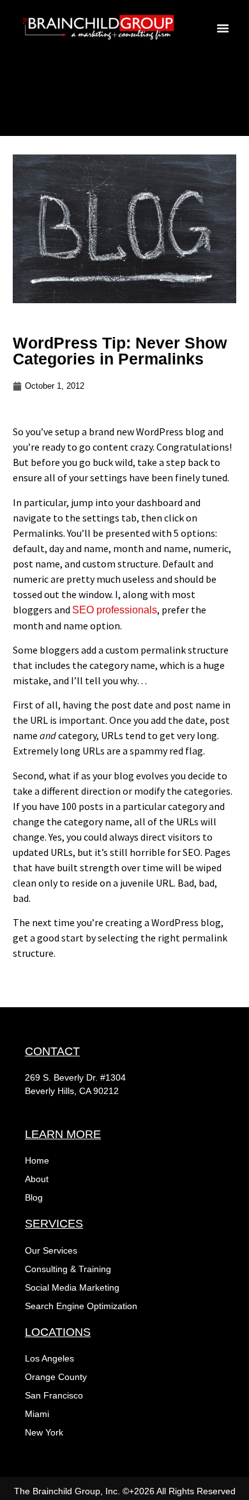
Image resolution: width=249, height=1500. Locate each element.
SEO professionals (114, 609)
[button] (222, 28)
